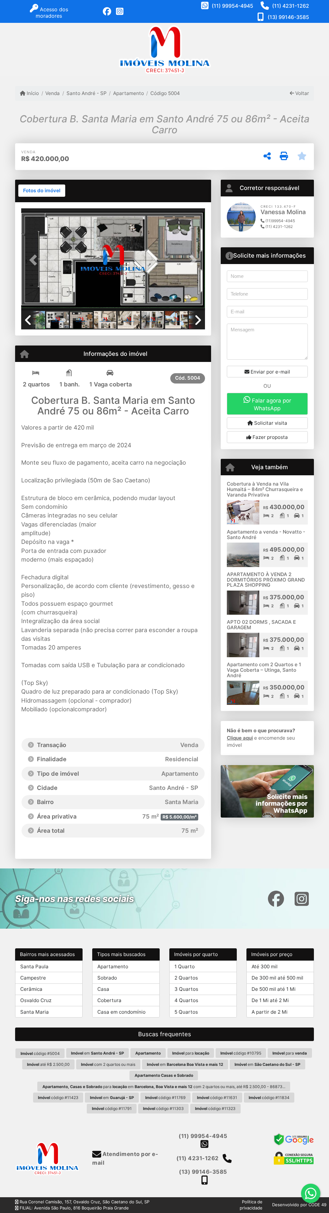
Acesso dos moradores (52, 12)
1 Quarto (184, 966)
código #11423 (58, 1097)
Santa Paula (34, 966)
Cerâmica (31, 989)
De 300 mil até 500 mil (277, 978)
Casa (103, 989)
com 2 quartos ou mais (108, 1064)
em (97, 1053)
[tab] (41, 191)
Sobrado (107, 978)
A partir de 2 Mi (270, 1012)
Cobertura (109, 1000)
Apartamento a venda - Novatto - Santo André (266, 534)
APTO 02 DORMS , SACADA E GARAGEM (261, 624)
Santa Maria (34, 1012)
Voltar (301, 93)
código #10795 (240, 1053)
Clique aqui (240, 738)
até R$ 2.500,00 (48, 1064)
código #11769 (165, 1097)
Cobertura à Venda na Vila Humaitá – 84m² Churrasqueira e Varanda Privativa (265, 489)
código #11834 (269, 1097)
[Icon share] (106, 11)
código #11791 (112, 1108)
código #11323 (215, 1108)
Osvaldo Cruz (35, 1000)
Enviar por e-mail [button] (269, 372)
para (190, 1053)
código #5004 (40, 1053)
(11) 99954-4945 (232, 6)
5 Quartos (186, 1012)
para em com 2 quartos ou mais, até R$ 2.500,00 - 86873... (163, 1086)
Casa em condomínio (121, 1012)
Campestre (33, 978)
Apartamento (128, 93)
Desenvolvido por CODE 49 (299, 1204)
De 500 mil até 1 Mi (274, 989)
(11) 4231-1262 (290, 6)
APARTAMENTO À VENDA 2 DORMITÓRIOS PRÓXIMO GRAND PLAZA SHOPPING (266, 579)
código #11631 (217, 1097)
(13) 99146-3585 (288, 17)
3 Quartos (186, 989)
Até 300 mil (265, 966)
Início (32, 93)
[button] (35, 260)
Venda (52, 93)
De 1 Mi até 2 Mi (270, 1000)
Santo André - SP (86, 93)
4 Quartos (186, 1000)
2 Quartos (186, 978)
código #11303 (163, 1108)
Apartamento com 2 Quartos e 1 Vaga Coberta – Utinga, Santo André (264, 669)
